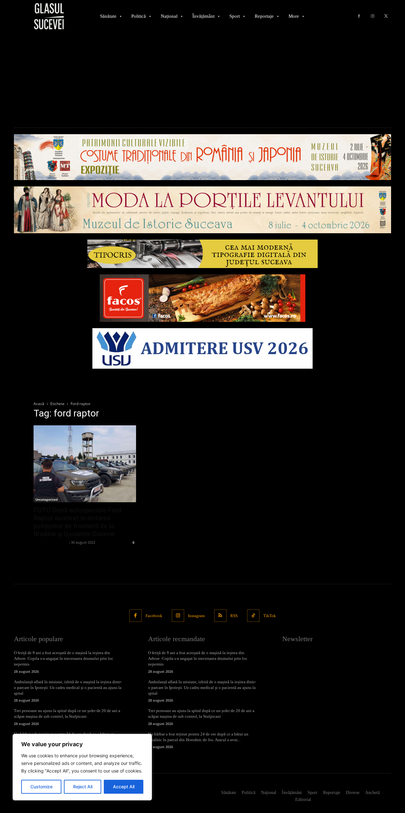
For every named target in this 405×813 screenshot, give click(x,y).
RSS (234, 615)
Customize (41, 786)
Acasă (39, 403)
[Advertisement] (202, 80)
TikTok (269, 615)
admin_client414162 (50, 542)
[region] (82, 767)
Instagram (196, 615)
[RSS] (220, 616)
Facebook (154, 615)
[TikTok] (253, 616)
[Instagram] (372, 16)
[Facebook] (359, 16)
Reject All (82, 786)
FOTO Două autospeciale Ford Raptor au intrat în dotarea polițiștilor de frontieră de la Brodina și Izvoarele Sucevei (78, 522)
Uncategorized (46, 499)
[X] (386, 16)
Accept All (123, 786)
